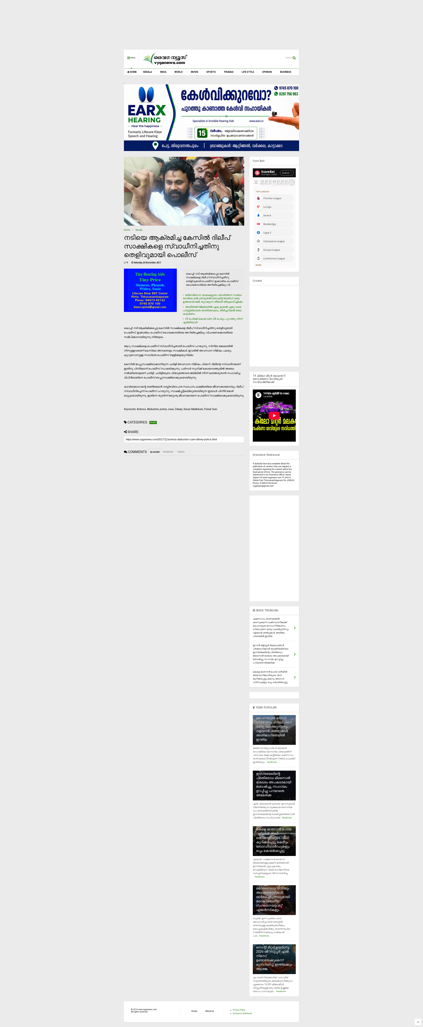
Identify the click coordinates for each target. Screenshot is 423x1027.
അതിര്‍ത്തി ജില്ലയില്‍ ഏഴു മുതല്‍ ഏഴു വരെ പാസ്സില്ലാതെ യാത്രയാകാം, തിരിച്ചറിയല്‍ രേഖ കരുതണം (212, 310)
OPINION (267, 72)
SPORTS (211, 72)
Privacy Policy (239, 1010)
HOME (133, 72)
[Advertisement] (211, 26)
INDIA (163, 72)
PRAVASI (228, 72)
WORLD (178, 72)
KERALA (147, 72)
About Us (209, 1011)
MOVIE (194, 72)
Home (127, 230)
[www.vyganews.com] (165, 65)
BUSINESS (285, 72)
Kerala (139, 230)
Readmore (272, 762)
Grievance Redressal (242, 1013)
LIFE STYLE (248, 72)
